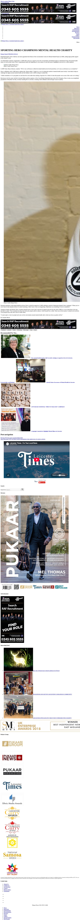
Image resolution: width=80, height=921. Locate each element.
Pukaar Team (4, 54)
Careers (6, 888)
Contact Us (6, 885)
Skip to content (4, 1)
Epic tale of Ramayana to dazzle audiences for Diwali (46, 670)
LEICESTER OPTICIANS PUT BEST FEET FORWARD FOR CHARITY (52, 718)
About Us (6, 884)
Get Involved (7, 887)
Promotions (6, 891)
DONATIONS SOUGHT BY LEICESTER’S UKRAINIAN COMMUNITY (52, 694)
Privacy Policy (7, 889)
